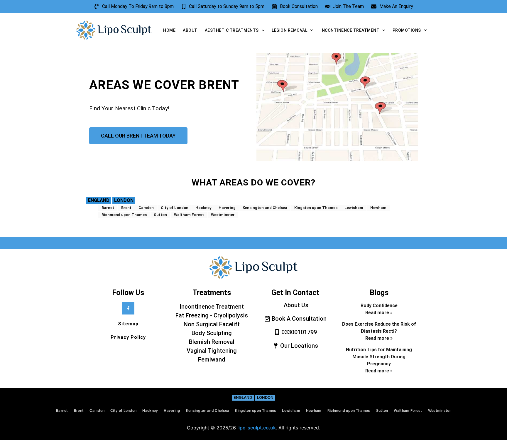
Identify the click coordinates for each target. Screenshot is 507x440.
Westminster (223, 215)
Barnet (108, 207)
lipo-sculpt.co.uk (256, 428)
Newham (378, 207)
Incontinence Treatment (349, 30)
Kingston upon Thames (315, 207)
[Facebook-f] (128, 308)
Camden (146, 207)
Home (169, 30)
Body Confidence (379, 305)
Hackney (203, 207)
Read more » (379, 312)
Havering (227, 207)
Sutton (160, 215)
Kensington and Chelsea (265, 207)
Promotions (407, 30)
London (123, 200)
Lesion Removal (289, 30)
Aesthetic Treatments (232, 30)
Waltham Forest (189, 215)
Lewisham (353, 207)
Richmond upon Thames (124, 215)
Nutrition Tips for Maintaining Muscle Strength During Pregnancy (379, 357)
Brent (126, 207)
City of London (174, 207)
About (190, 30)
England (98, 200)
